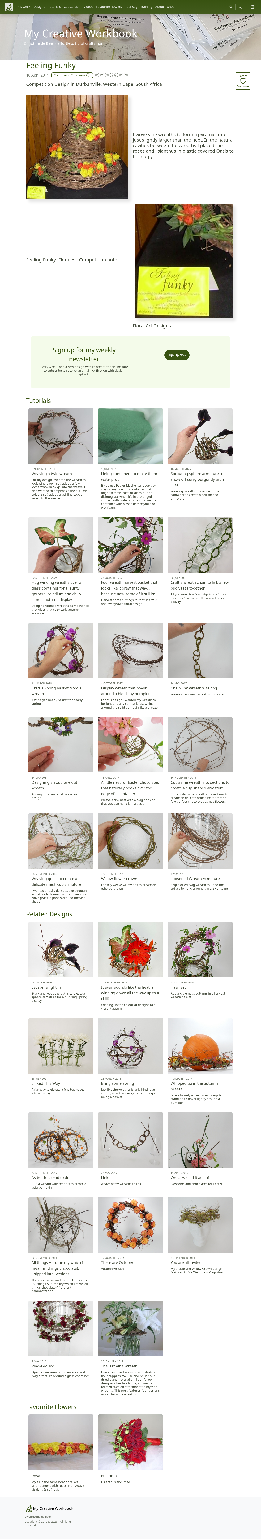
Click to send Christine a (69, 75)
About (159, 7)
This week (23, 7)
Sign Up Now (177, 355)
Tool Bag (131, 7)
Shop (171, 7)
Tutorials (54, 7)
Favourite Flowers (109, 7)
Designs (39, 7)
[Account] (241, 7)
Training (146, 7)
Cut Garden (72, 7)
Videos (88, 7)
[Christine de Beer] (9, 7)
